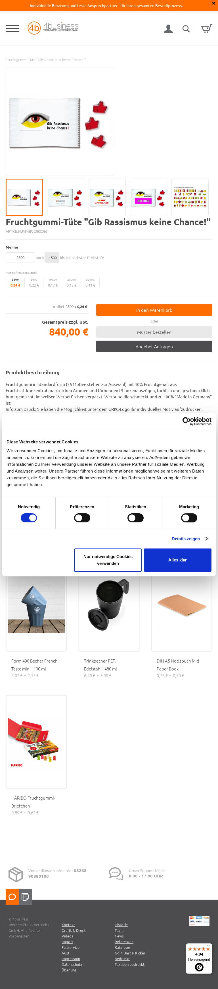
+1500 (52, 257)
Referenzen (124, 941)
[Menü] (209, 946)
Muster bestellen (154, 332)
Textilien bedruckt (129, 964)
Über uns (69, 969)
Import (67, 941)
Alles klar (177, 559)
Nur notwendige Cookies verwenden (108, 560)
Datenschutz (72, 964)
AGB (65, 952)
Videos (67, 936)
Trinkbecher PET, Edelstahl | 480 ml (100, 665)
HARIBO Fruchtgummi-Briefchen (33, 802)
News (119, 936)
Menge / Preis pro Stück (21, 272)
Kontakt (68, 924)
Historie (121, 924)
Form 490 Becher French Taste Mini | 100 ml (34, 665)
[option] (60, 122)
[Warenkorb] (206, 28)
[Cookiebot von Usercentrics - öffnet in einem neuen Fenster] (186, 421)
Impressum (71, 958)
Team (119, 930)
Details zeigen (186, 538)
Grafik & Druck (74, 930)
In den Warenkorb (154, 310)
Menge (12, 247)
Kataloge (122, 947)
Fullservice (70, 947)
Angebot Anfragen (154, 346)
